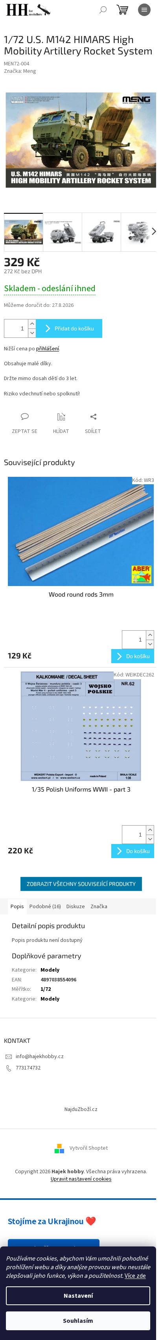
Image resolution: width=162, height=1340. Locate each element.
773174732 (28, 1068)
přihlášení (47, 349)
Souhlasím (78, 1321)
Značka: (20, 71)
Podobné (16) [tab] (45, 907)
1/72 (45, 989)
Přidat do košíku (74, 328)
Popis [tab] (17, 907)
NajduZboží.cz (81, 1109)
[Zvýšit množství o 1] (32, 323)
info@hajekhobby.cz (40, 1056)
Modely (49, 970)
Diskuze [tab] (75, 907)
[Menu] (144, 10)
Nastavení (78, 1295)
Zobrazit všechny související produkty (81, 883)
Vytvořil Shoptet (89, 1148)
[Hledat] (103, 10)
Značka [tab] (98, 907)
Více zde (135, 1275)
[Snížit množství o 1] (32, 332)
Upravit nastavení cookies (81, 1179)
